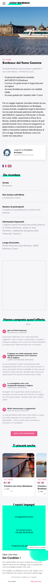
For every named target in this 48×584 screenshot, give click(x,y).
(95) (45, 493)
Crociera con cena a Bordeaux (18, 486)
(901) (28, 324)
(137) (11, 491)
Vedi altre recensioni (24, 433)
